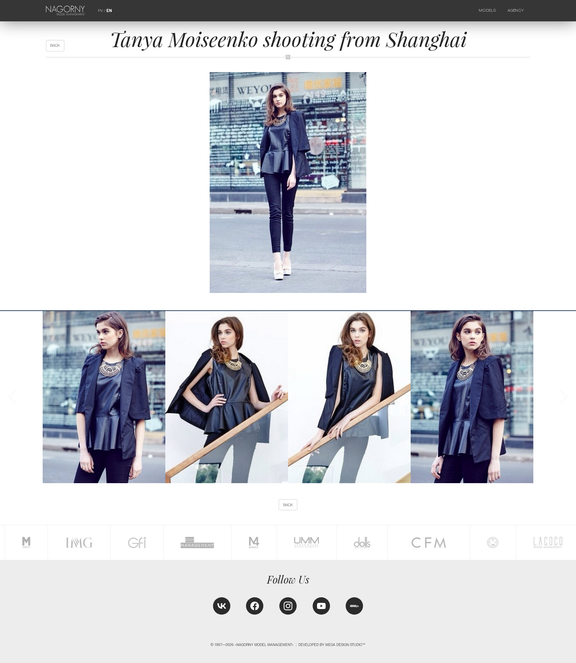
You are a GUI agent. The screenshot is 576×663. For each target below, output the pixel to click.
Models (487, 10)
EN (109, 10)
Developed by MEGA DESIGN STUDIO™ (331, 645)
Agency (516, 10)
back (55, 45)
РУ (100, 10)
